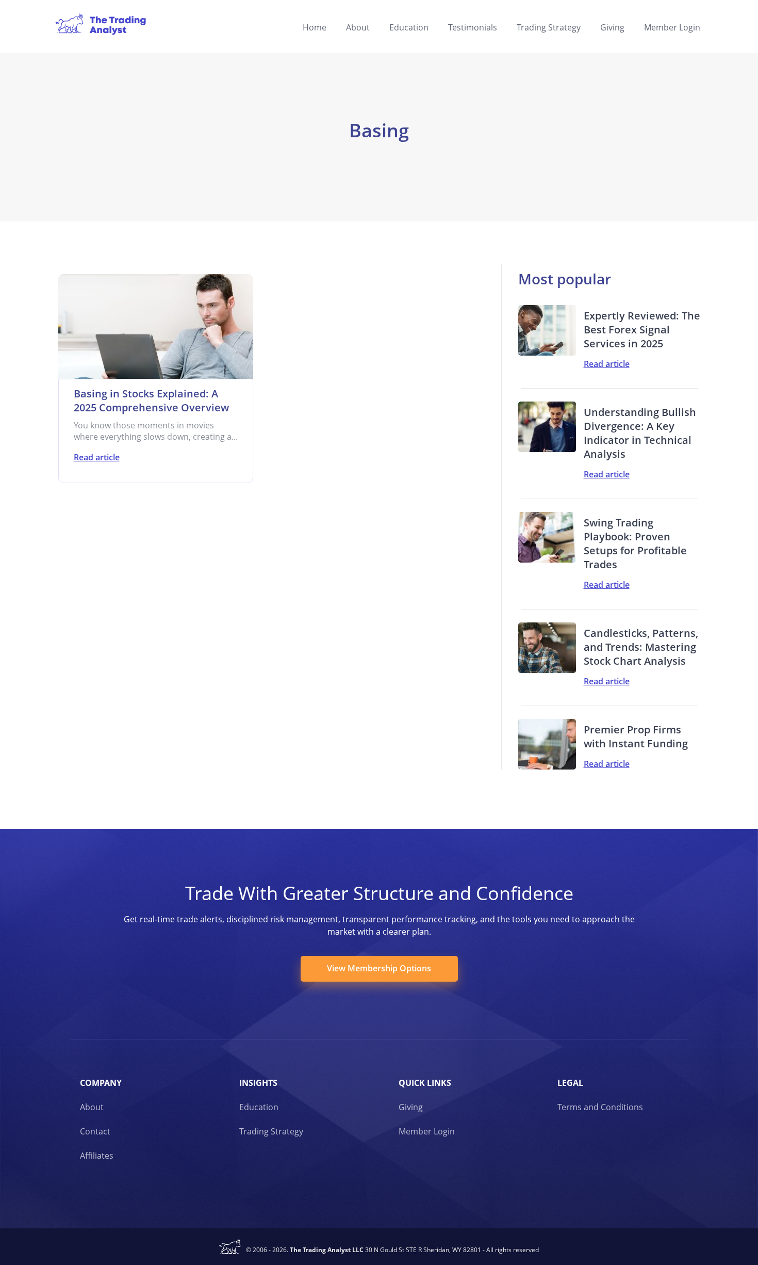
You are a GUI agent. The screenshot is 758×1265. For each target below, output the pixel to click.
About (358, 27)
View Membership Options (379, 968)
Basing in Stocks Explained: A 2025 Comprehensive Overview (151, 400)
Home (314, 27)
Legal (570, 1082)
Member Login (672, 27)
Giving (612, 27)
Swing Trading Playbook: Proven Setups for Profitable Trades (635, 543)
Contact (95, 1131)
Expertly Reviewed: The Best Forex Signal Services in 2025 (642, 329)
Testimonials (472, 27)
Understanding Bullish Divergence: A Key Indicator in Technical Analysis (640, 433)
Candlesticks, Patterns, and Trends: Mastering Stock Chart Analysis (641, 647)
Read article (97, 457)
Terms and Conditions (600, 1107)
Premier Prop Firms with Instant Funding (636, 736)
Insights (258, 1082)
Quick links (425, 1082)
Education (409, 27)
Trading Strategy (549, 27)
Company (101, 1082)
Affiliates (96, 1155)
